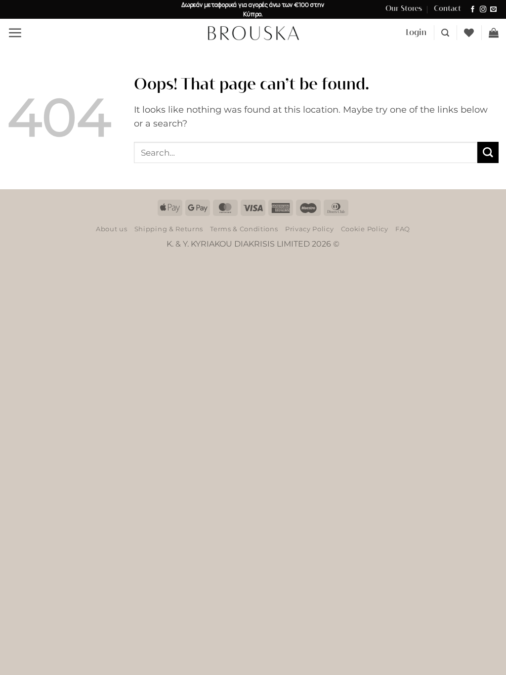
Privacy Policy (309, 229)
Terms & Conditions (244, 229)
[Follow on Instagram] (483, 9)
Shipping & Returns (168, 229)
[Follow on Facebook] (472, 9)
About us (111, 229)
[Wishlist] (469, 32)
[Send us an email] (493, 9)
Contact (447, 8)
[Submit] (488, 152)
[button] (14, 32)
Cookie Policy (364, 229)
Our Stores (403, 8)
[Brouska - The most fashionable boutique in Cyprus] (253, 32)
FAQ (402, 229)
